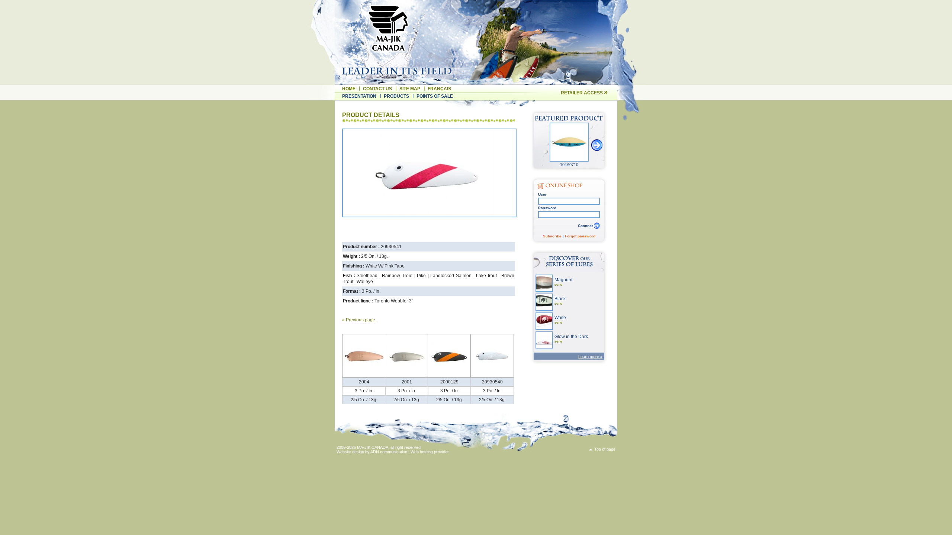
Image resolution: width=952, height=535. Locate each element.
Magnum (563, 281)
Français (439, 88)
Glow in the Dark (571, 338)
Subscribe (552, 236)
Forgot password (580, 236)
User (542, 194)
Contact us (377, 88)
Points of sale (434, 96)
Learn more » (590, 356)
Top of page (604, 449)
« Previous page (358, 319)
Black (560, 300)
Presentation (359, 96)
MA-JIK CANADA (372, 447)
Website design (350, 452)
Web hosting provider (430, 452)
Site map (409, 88)
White (560, 319)
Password (547, 208)
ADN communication (388, 452)
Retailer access (584, 92)
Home (349, 88)
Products (396, 96)
